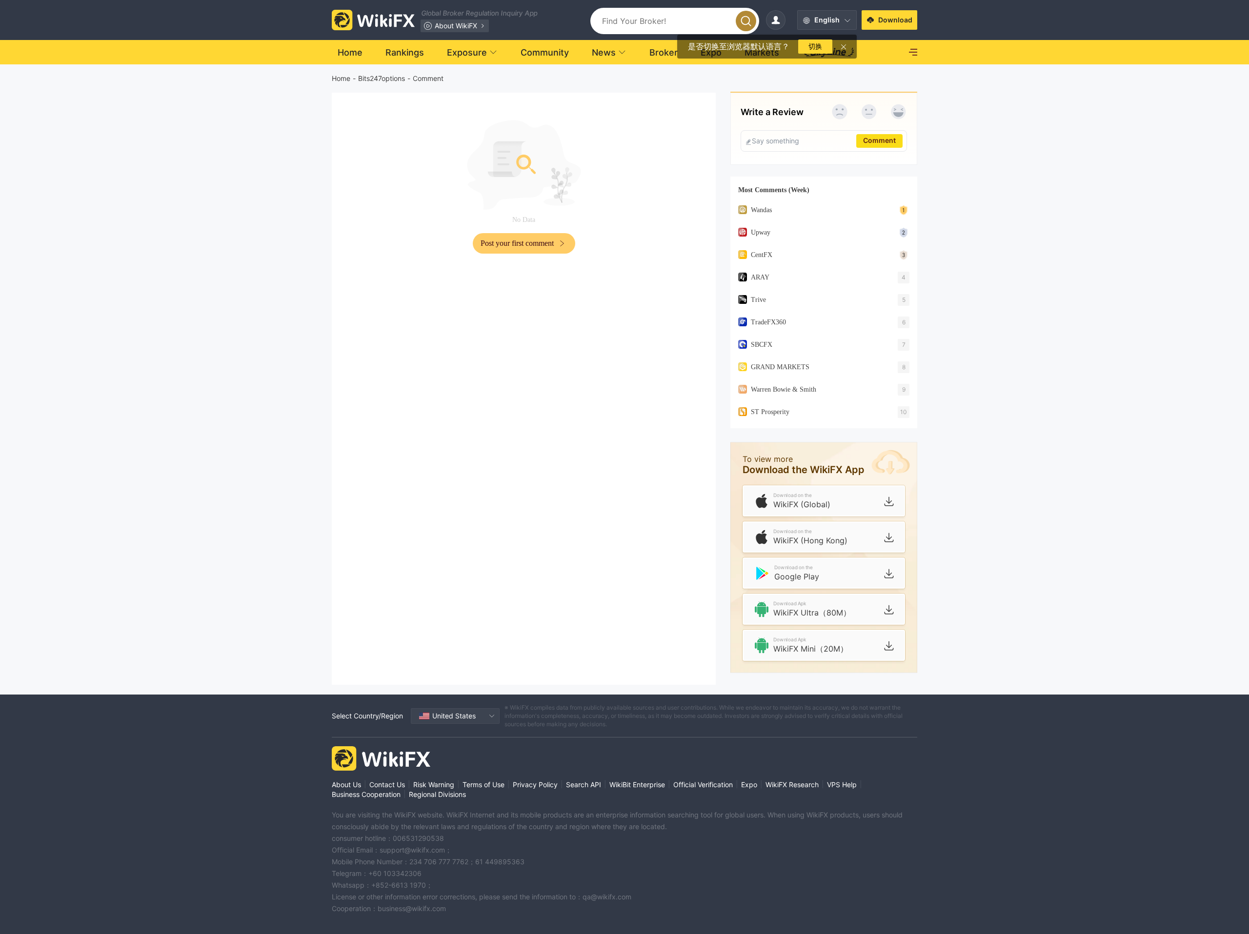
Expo (749, 784)
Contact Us (387, 784)
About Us (346, 784)
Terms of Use (483, 784)
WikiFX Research (792, 784)
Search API (583, 784)
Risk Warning (433, 784)
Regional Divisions (437, 794)
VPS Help (842, 784)
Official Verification (703, 784)
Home (341, 78)
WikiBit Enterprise (637, 784)
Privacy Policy (535, 784)
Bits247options (381, 78)
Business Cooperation (366, 794)
